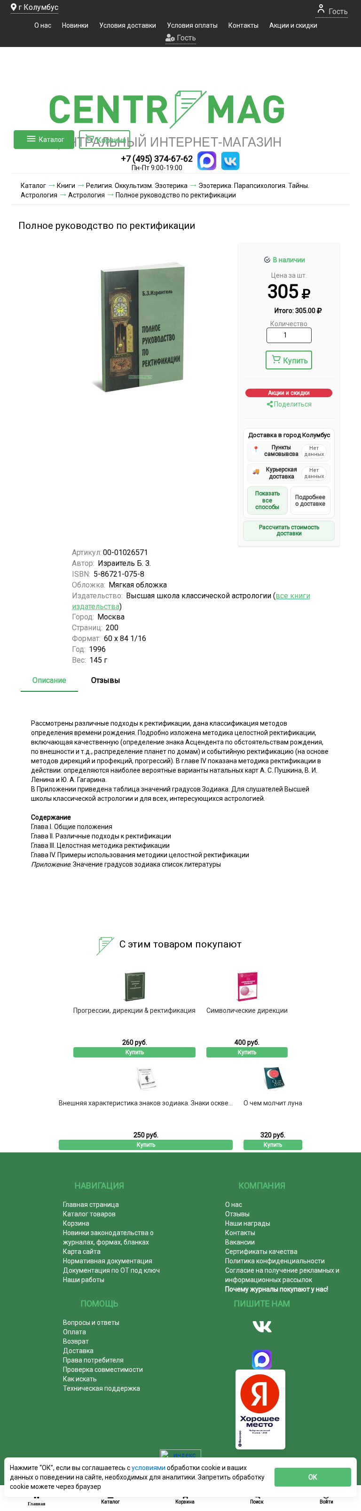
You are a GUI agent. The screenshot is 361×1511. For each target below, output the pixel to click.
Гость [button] (185, 37)
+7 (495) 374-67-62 (157, 159)
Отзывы (105, 680)
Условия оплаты (192, 25)
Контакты (243, 25)
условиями (149, 1468)
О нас (42, 25)
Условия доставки (127, 25)
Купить (295, 360)
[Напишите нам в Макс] (206, 160)
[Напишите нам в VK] (230, 160)
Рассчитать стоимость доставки (289, 530)
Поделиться (292, 404)
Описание (49, 680)
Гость (337, 11)
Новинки (75, 25)
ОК (312, 1477)
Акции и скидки (293, 25)
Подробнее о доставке (310, 500)
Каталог (51, 139)
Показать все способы (267, 500)
